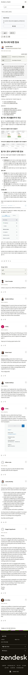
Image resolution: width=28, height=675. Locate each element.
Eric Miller (7, 600)
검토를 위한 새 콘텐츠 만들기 (10, 108)
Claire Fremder (9, 281)
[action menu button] (26, 281)
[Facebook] (4, 37)
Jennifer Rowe (9, 46)
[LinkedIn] (9, 37)
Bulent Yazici (5, 305)
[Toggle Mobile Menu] (25, 2)
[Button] (2, 261)
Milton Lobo (8, 462)
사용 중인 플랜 (24, 54)
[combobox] (14, 270)
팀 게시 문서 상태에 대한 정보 (10, 103)
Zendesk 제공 (16, 671)
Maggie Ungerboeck (10, 529)
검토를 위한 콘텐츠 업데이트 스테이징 (12, 110)
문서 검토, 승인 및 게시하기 (10, 111)
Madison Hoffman (5, 333)
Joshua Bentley (9, 481)
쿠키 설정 (24, 665)
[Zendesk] (14, 657)
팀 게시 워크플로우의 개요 (10, 101)
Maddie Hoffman (9, 299)
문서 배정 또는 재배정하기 (10, 113)
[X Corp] (7, 37)
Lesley (6, 326)
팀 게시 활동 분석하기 (9, 114)
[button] (13, 636)
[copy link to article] (2, 37)
